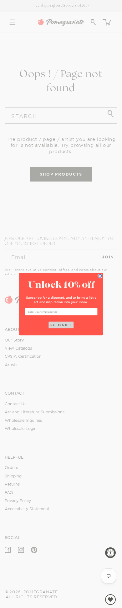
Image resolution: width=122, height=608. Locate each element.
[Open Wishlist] (110, 599)
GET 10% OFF (61, 324)
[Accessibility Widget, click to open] (110, 552)
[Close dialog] (100, 276)
